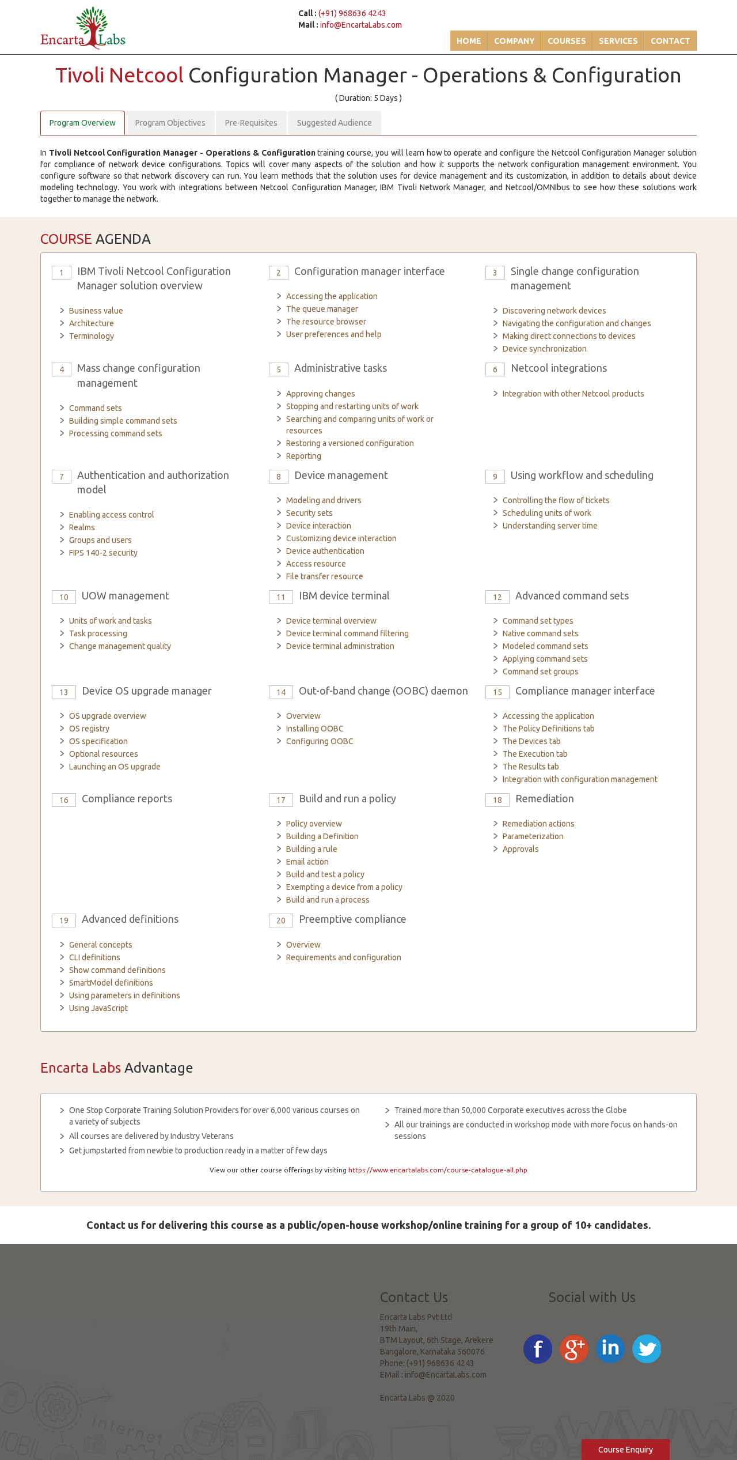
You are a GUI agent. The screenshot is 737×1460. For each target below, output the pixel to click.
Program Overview (83, 122)
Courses (567, 41)
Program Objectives (170, 122)
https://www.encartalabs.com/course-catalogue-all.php (437, 1170)
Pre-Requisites (251, 122)
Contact (670, 41)
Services (618, 41)
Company (514, 41)
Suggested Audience (334, 122)
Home (469, 41)
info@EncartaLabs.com (361, 24)
